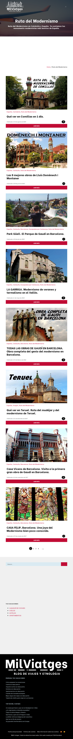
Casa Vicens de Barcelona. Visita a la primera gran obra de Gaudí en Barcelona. (36, 470)
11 (63, 418)
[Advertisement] (36, 49)
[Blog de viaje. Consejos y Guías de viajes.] (32, 6)
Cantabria (16, 112)
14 (63, 477)
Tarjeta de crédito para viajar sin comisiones (19, 698)
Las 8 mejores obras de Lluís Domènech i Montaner (32, 176)
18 (63, 122)
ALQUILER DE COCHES (17, 608)
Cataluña (16, 170)
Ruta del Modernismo (28, 112)
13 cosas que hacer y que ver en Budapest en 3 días (21, 708)
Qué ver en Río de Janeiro (13, 719)
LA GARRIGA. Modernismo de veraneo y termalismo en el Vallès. (31, 290)
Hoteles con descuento (13, 689)
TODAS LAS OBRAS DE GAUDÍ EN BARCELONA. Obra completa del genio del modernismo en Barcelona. (35, 351)
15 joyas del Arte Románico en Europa (17, 721)
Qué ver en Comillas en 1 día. (25, 116)
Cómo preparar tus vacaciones (15, 682)
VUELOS (12, 610)
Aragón (15, 405)
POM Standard (57, 735)
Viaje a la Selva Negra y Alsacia (15, 712)
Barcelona (24, 229)
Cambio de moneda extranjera (15, 693)
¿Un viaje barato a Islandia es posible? (18, 710)
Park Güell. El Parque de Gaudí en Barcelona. (35, 234)
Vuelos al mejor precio (13, 684)
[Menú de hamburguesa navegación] (65, 6)
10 (63, 298)
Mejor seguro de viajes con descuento (17, 696)
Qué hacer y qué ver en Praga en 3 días (18, 715)
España (9, 112)
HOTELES (12, 613)
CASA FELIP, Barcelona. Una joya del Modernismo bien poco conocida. (30, 529)
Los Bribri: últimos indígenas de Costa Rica (19, 717)
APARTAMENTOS (15, 615)
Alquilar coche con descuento (15, 687)
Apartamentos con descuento (15, 691)
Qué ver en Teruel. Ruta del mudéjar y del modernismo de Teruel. (33, 411)
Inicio (48, 67)
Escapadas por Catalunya (38, 229)
